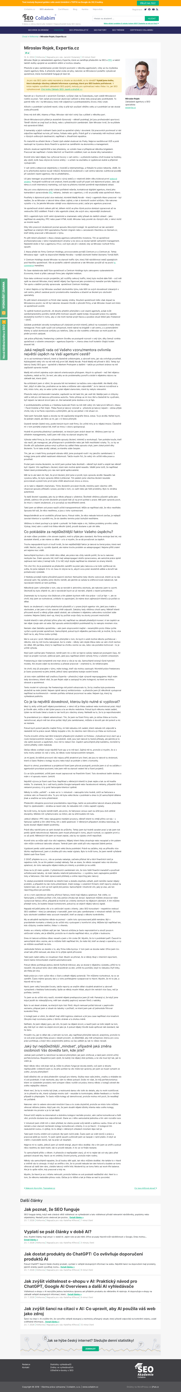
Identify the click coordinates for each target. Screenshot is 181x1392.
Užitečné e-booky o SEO (61, 1370)
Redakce (26, 1364)
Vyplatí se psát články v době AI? (57, 1231)
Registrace (137, 9)
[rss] (157, 9)
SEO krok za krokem (38, 30)
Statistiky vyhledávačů (60, 1364)
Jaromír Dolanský (72, 57)
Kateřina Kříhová (71, 1220)
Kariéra (85, 9)
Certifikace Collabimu (141, 30)
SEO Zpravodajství (78, 30)
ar (28, 53)
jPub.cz (155, 1387)
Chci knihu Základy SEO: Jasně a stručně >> (61, 89)
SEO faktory (100, 30)
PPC (110, 60)
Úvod (24, 36)
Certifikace (63, 9)
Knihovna (59, 30)
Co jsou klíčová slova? (145, 1188)
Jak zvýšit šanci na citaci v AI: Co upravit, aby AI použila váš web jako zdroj (90, 1311)
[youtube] (153, 9)
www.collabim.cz (90, 1387)
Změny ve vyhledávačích (61, 1367)
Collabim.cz (29, 9)
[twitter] (145, 9)
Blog (75, 9)
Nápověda (97, 9)
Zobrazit (90, 1348)
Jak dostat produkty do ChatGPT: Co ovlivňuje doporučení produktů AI (83, 1256)
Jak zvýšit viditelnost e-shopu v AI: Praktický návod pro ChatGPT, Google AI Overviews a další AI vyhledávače (80, 1284)
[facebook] (149, 9)
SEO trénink (118, 30)
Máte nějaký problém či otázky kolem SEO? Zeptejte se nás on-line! (130, 23)
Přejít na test (148, 3)
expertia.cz (130, 107)
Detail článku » (77, 1217)
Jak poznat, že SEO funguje (52, 1209)
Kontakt (25, 1367)
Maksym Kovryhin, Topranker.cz (40, 1188)
